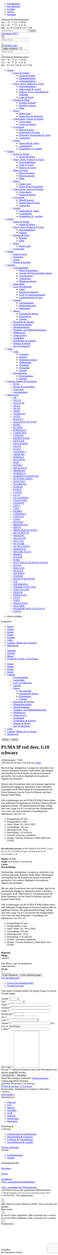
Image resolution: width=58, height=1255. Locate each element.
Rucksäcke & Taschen (23, 322)
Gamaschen (24, 138)
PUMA (16, 560)
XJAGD (17, 611)
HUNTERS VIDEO (23, 478)
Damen (10, 151)
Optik (9, 349)
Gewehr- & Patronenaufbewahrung (35, 273)
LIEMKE (17, 511)
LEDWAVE (19, 503)
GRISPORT (19, 454)
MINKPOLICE (20, 524)
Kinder (10, 219)
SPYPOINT (19, 573)
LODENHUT (19, 514)
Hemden (23, 238)
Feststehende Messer (28, 313)
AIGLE (16, 405)
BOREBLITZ (19, 430)
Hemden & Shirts (21, 100)
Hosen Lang (25, 113)
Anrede (5, 998)
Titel (3, 1001)
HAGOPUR (19, 460)
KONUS (17, 489)
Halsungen (18, 257)
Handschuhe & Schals (29, 132)
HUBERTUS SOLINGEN (26, 476)
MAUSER (18, 522)
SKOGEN (18, 570)
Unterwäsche (25, 121)
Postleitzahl (7, 1014)
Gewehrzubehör (20, 267)
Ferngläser (24, 354)
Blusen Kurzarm (27, 173)
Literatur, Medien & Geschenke (22, 381)
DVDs (16, 384)
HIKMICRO (19, 470)
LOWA (16, 519)
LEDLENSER (20, 500)
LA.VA (16, 495)
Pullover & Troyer (27, 167)
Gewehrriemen (26, 276)
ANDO (16, 411)
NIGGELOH (19, 538)
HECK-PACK (20, 468)
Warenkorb (9, 33)
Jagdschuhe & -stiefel (29, 143)
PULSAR (17, 557)
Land (4, 1020)
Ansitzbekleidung (27, 81)
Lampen (17, 300)
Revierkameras (20, 373)
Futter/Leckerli (20, 254)
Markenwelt (12, 395)
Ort (3, 1017)
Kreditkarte (6, 1179)
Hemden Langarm (27, 105)
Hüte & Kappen (26, 129)
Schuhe (16, 140)
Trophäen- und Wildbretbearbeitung (30, 330)
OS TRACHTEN (21, 546)
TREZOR (18, 592)
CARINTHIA (19, 432)
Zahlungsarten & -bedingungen (21, 1134)
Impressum (12, 1121)
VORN (16, 600)
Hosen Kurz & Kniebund (31, 116)
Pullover (23, 232)
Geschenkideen (20, 392)
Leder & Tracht (26, 97)
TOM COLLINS (21, 589)
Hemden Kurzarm (27, 102)
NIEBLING (19, 535)
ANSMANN (19, 414)
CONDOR (18, 435)
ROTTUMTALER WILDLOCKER (30, 562)
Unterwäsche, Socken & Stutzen (28, 119)
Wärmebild (24, 368)
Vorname (6, 1007)
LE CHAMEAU (21, 497)
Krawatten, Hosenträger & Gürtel (34, 135)
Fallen (22, 289)
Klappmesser (25, 316)
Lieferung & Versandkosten (20, 1139)
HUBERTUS (19, 473)
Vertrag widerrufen (10, 1147)
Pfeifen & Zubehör (22, 262)
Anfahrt (10, 1158)
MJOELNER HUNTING (25, 530)
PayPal (4, 1173)
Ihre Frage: (7, 1067)
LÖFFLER (18, 516)
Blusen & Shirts (20, 170)
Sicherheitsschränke (22, 324)
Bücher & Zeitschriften (24, 386)
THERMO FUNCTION (24, 587)
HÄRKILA (18, 457)
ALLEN (17, 400)
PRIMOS (17, 554)
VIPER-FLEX (20, 595)
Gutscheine (18, 389)
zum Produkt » (8, 1094)
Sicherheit (12, 1110)
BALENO (18, 419)
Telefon (5, 1023)
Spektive (23, 357)
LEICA (16, 505)
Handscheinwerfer (27, 305)
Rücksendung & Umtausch (20, 1137)
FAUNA (17, 446)
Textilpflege (18, 338)
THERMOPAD (20, 584)
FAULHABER (20, 443)
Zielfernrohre (25, 362)
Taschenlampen (26, 303)
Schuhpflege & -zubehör (30, 148)
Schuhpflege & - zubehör (31, 216)
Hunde (10, 251)
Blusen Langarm (27, 175)
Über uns (11, 1102)
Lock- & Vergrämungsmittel (32, 294)
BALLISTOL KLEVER (24, 422)
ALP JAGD (18, 403)
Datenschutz (13, 1118)
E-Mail (5, 1029)
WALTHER (19, 606)
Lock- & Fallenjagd (22, 286)
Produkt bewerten (15, 985)
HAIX (16, 462)
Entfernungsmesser (28, 359)
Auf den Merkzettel (10, 978)
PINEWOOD (19, 549)
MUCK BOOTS (21, 533)
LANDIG (17, 492)
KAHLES (18, 487)
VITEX (16, 597)
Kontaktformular (15, 1155)
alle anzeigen (25, 691)
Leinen (16, 259)
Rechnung (6, 1168)
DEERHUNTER (21, 438)
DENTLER (18, 441)
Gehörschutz (25, 278)
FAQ (9, 1105)
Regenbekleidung (27, 78)
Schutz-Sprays (20, 335)
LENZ (16, 508)
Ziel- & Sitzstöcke (21, 346)
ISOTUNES (19, 481)
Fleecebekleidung (27, 86)
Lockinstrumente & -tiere (31, 297)
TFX (15, 581)
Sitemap (11, 1107)
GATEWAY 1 (19, 451)
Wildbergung (19, 332)
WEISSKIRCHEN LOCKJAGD (29, 608)
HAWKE (17, 465)
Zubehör (11, 265)
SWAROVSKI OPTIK (24, 579)
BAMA (16, 424)
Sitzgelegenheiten (21, 327)
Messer (16, 311)
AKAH (16, 408)
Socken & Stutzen (27, 124)
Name (5, 1004)
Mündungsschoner (27, 281)
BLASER (17, 427)
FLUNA (17, 449)
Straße (5, 1011)
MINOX (17, 527)
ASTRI (16, 416)
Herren (10, 70)
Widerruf (11, 1115)
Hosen (16, 111)
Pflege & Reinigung (28, 270)
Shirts (21, 108)
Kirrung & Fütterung (29, 292)
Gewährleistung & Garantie (20, 1142)
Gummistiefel (25, 146)
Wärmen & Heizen (22, 343)
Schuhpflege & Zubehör (24, 340)
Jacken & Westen (21, 73)
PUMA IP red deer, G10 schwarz (22, 658)
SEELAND (18, 568)
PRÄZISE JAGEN (22, 551)
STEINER (18, 576)
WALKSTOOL (20, 603)
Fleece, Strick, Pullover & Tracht (28, 84)
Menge (4, 969)
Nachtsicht (24, 365)
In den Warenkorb (10, 975)
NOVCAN (18, 541)
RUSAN (17, 565)
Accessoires (18, 127)
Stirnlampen (24, 308)
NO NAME (18, 543)
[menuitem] (32, 626)
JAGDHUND (19, 484)
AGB (9, 1113)
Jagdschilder (19, 284)
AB (15, 397)
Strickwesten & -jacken (30, 89)
